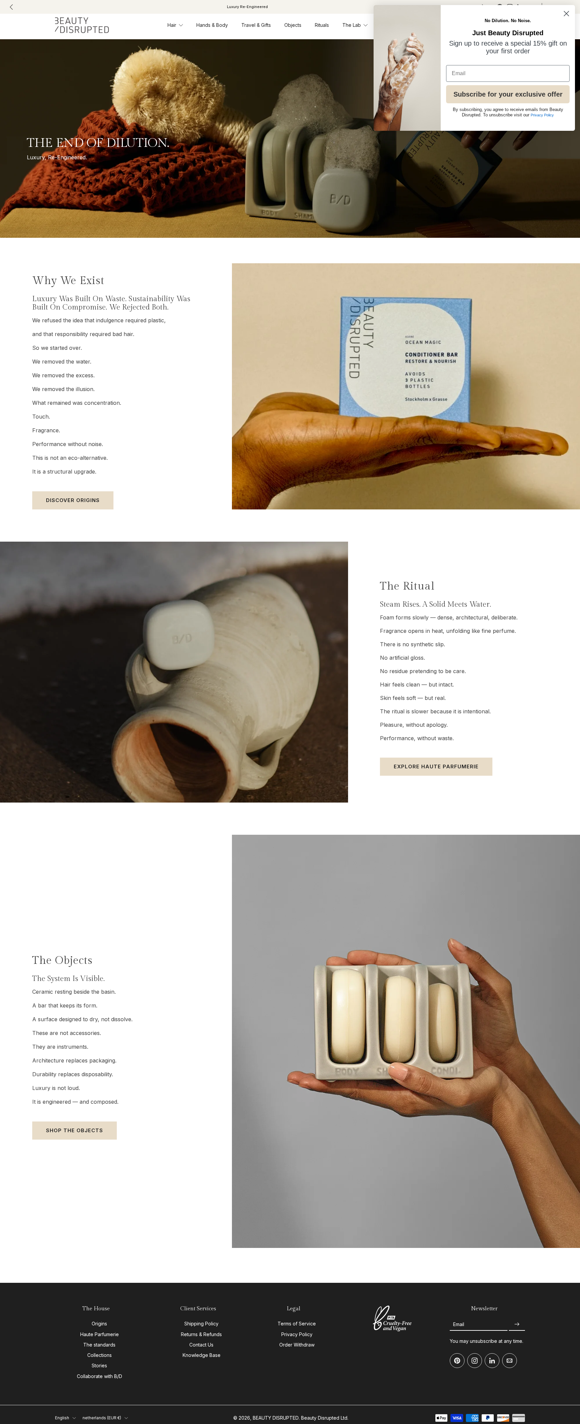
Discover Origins (73, 500)
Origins (99, 1323)
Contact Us (201, 1345)
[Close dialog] (566, 13)
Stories (99, 1365)
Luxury (337, 6)
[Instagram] (474, 1360)
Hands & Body (212, 25)
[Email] (509, 1360)
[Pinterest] (457, 1360)
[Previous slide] (11, 7)
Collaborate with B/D (99, 1376)
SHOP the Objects (74, 1130)
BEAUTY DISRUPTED (276, 1418)
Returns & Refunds (201, 1334)
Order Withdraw (297, 1345)
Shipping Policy (201, 1323)
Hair (171, 25)
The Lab (351, 25)
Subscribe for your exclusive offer (508, 94)
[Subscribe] (517, 1324)
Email (458, 1324)
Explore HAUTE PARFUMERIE (436, 766)
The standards (99, 1345)
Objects (292, 25)
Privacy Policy (296, 1334)
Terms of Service (297, 1323)
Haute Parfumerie (99, 1334)
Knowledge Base (202, 1355)
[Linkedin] (492, 1360)
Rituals (322, 25)
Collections (99, 1355)
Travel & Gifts (256, 25)
